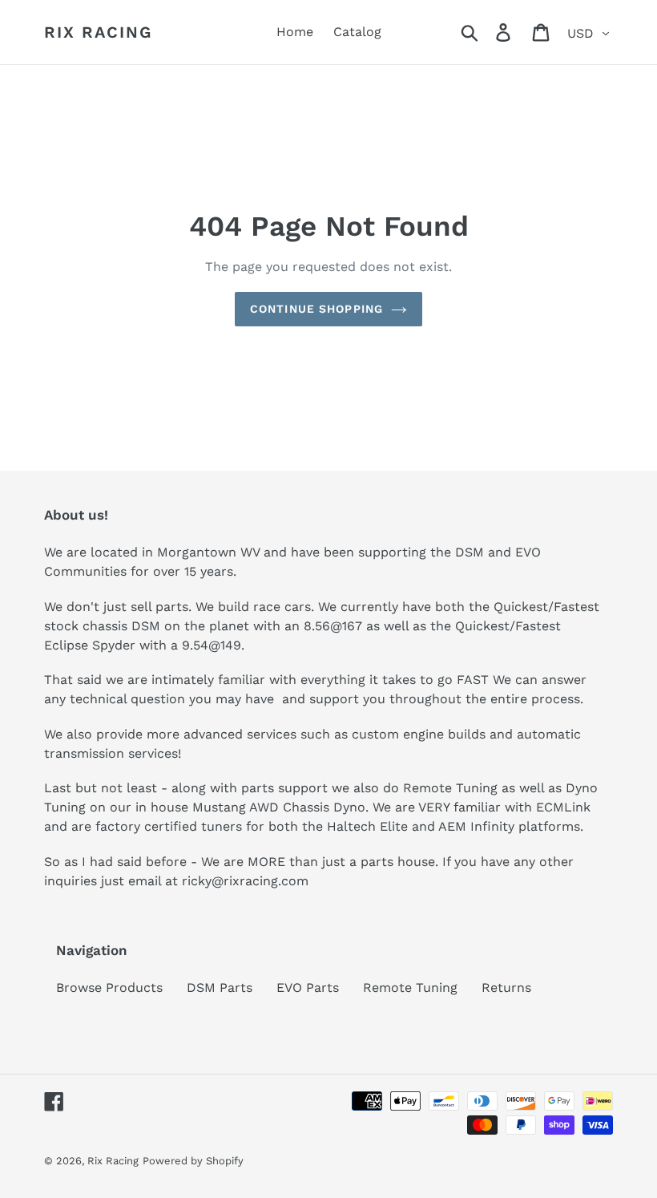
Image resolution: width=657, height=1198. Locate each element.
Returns (506, 987)
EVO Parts (307, 987)
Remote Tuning (410, 987)
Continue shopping (316, 308)
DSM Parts (219, 987)
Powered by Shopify (193, 1161)
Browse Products (109, 987)
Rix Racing (98, 32)
